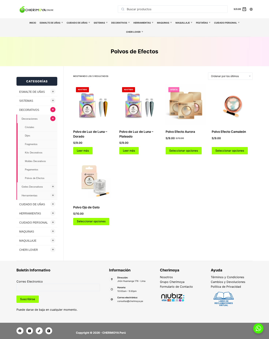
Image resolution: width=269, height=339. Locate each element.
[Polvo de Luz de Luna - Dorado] (93, 104)
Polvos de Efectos (34, 178)
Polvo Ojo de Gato (86, 207)
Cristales (29, 127)
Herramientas (29, 195)
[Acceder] (251, 9)
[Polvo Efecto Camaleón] (232, 104)
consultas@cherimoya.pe (130, 301)
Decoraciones (30, 118)
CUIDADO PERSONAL (227, 22)
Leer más (83, 150)
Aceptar (18, 325)
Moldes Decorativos (35, 161)
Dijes (27, 135)
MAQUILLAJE (183, 22)
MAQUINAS (164, 22)
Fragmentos (31, 144)
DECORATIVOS (120, 22)
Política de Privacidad (226, 286)
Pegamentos (31, 169)
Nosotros (166, 277)
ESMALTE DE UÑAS (51, 22)
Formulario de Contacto (176, 286)
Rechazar (37, 325)
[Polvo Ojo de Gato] (93, 180)
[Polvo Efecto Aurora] (186, 104)
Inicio (32, 22)
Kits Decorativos (33, 152)
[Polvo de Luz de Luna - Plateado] (139, 104)
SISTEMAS (101, 22)
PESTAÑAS (203, 22)
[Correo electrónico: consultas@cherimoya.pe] (112, 299)
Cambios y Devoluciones (228, 282)
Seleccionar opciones (183, 150)
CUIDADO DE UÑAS (78, 22)
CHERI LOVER (134, 32)
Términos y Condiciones (227, 277)
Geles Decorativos (32, 186)
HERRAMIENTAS (143, 22)
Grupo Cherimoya (172, 282)
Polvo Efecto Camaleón (229, 132)
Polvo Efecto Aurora (180, 132)
